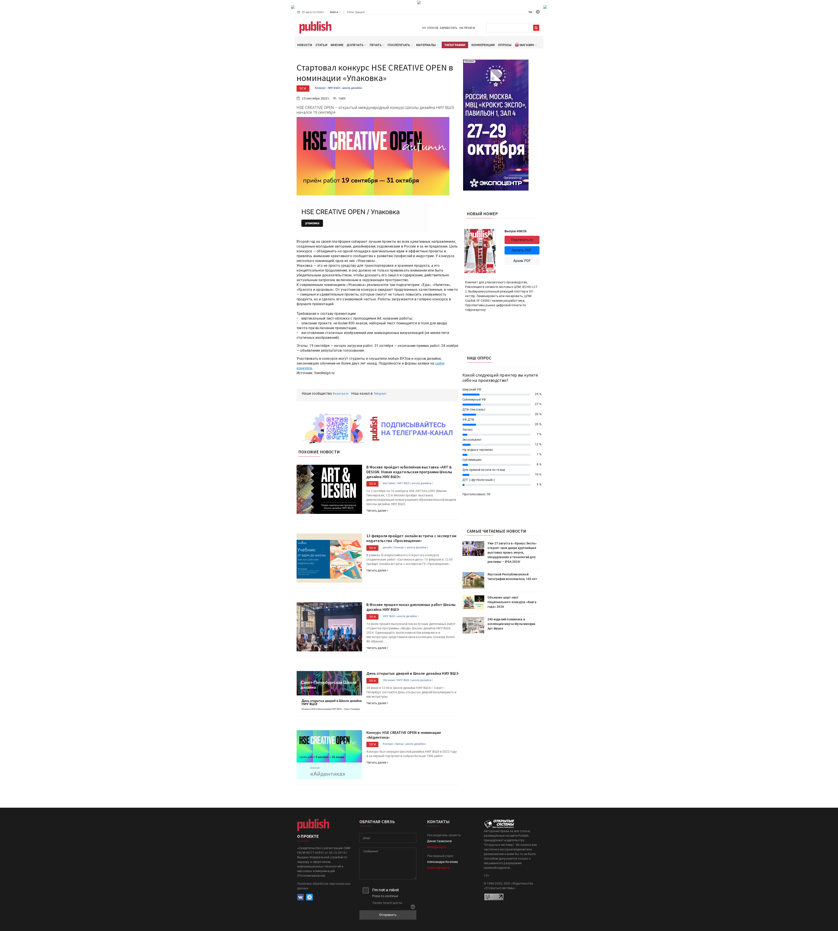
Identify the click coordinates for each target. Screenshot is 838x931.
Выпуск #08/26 (516, 231)
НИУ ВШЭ (334, 87)
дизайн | (388, 547)
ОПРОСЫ (504, 45)
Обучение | (389, 680)
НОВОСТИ (304, 45)
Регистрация (355, 12)
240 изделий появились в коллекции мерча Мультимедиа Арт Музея (511, 624)
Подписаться (522, 240)
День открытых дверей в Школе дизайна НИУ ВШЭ (412, 673)
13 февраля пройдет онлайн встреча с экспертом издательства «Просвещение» (411, 538)
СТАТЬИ (321, 45)
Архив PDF (522, 261)
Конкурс (320, 87)
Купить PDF (522, 250)
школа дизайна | (422, 483)
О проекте (308, 836)
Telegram (380, 393)
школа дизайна (352, 87)
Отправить (388, 915)
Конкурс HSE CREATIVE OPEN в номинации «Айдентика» (403, 735)
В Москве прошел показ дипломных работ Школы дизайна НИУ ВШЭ (411, 607)
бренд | (399, 743)
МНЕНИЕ (337, 45)
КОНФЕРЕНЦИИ (483, 45)
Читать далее (376, 510)
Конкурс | (400, 547)
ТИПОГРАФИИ (454, 45)
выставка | (390, 483)
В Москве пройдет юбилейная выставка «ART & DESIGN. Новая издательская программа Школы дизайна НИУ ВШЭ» (409, 472)
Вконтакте (340, 393)
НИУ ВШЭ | (404, 483)
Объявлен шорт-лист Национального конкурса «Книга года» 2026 (512, 602)
